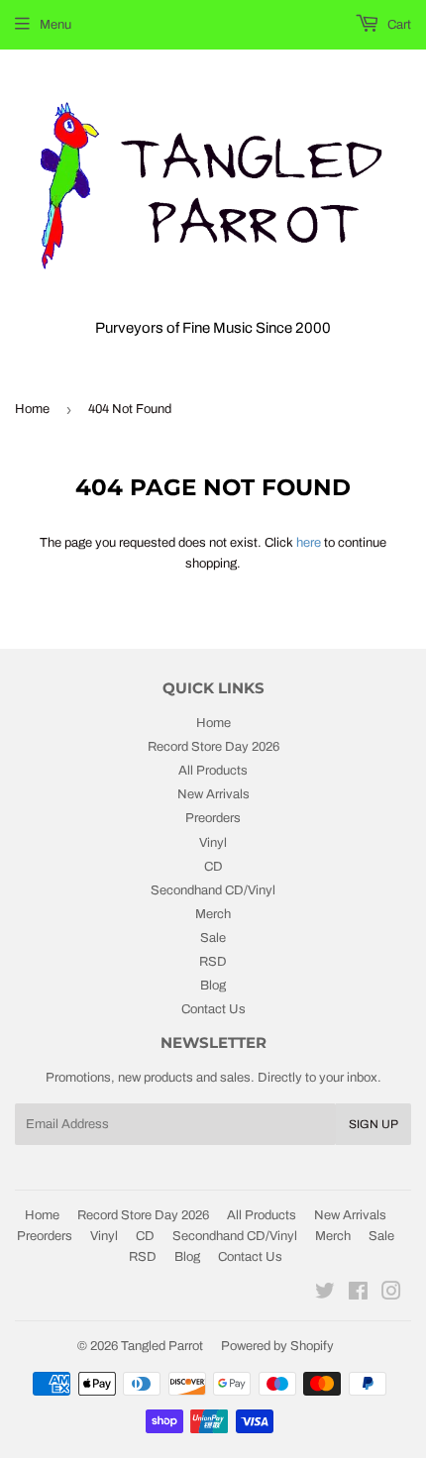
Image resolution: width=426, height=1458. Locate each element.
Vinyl (213, 843)
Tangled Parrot (162, 1346)
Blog (213, 985)
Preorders (213, 818)
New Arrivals (213, 794)
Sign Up (373, 1124)
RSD (213, 962)
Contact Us (213, 1009)
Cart (397, 25)
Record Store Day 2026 (213, 747)
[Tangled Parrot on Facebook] (358, 1295)
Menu (55, 25)
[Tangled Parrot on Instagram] (391, 1295)
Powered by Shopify (277, 1346)
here (308, 543)
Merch (213, 914)
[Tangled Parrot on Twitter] (325, 1295)
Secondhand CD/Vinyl (213, 890)
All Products (213, 771)
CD (213, 867)
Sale (213, 938)
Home (32, 409)
